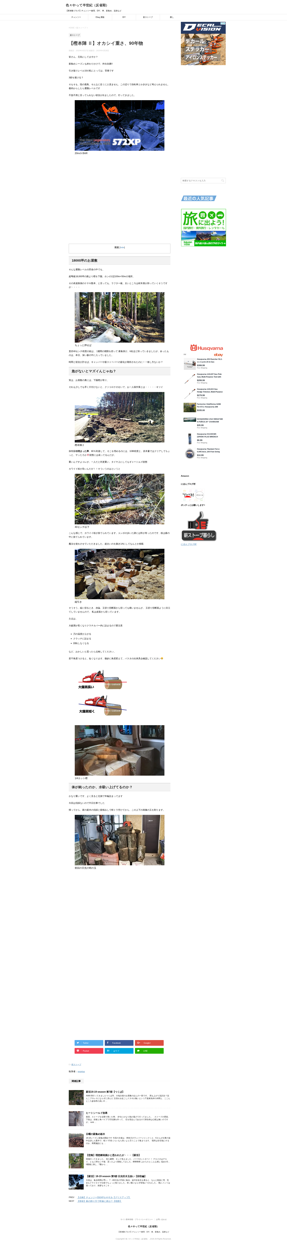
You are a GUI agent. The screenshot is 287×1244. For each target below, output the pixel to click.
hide (122, 247)
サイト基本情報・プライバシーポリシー (136, 1219)
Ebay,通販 (100, 17)
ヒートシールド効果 (96, 1113)
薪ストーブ (148, 17)
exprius (81, 1071)
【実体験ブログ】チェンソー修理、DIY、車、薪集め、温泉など (143, 1232)
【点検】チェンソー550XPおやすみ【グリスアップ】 (104, 1197)
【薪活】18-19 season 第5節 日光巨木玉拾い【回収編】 (116, 1176)
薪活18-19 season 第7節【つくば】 (105, 1092)
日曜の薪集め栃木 (95, 1134)
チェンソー (76, 17)
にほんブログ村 (189, 544)
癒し (172, 17)
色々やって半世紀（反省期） (87, 5)
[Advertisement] (119, 178)
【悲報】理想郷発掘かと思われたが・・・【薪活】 (113, 1155)
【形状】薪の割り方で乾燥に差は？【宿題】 (99, 1201)
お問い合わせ (161, 1219)
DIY (124, 17)
